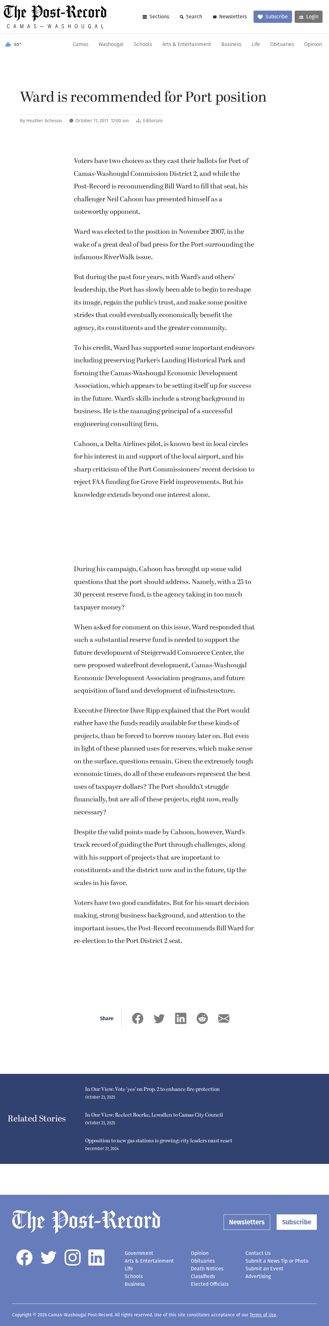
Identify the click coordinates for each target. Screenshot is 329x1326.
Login (312, 17)
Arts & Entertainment (186, 44)
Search (194, 17)
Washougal (111, 44)
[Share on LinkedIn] (180, 1018)
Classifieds (203, 1276)
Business (231, 44)
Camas (80, 44)
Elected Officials (209, 1284)
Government (139, 1253)
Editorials (153, 120)
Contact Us (258, 1253)
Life (256, 44)
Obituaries (282, 44)
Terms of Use (263, 1315)
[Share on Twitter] (159, 1018)
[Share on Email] (223, 1018)
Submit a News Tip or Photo (276, 1261)
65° (18, 44)
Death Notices (207, 1269)
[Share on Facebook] (137, 1018)
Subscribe (276, 17)
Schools (143, 44)
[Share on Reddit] (202, 1018)
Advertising (258, 1276)
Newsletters (233, 17)
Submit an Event (264, 1269)
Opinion (313, 44)
